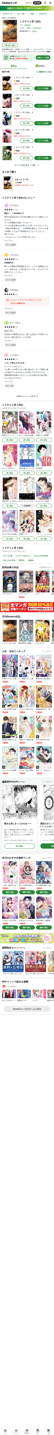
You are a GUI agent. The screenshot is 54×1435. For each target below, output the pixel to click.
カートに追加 (43, 88)
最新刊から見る (45, 72)
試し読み (26, 88)
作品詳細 (27, 506)
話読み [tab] (42, 65)
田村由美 (27, 25)
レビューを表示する (18, 303)
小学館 (28, 28)
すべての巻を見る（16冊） (26, 165)
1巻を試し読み (9, 45)
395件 (34, 31)
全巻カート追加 (43, 57)
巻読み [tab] (14, 65)
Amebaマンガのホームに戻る (27, 1008)
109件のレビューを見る (26, 396)
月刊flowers (37, 28)
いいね (11, 244)
